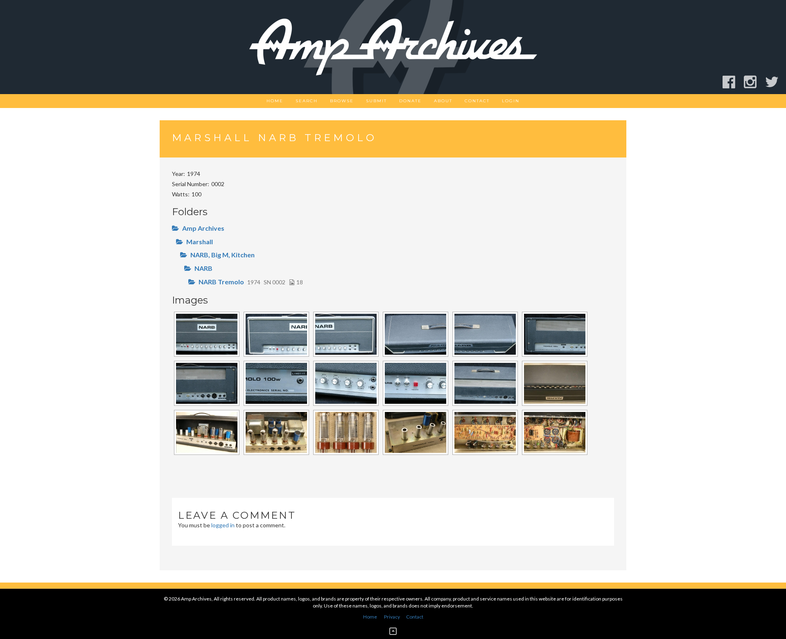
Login (510, 101)
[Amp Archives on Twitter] (775, 82)
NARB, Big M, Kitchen (222, 255)
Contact (477, 101)
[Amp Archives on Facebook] (733, 82)
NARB (203, 268)
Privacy (392, 617)
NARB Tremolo (221, 282)
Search (307, 101)
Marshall (199, 241)
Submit (376, 101)
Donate (410, 101)
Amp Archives (203, 228)
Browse (342, 101)
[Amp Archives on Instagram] (754, 82)
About (443, 101)
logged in (223, 525)
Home (275, 101)
